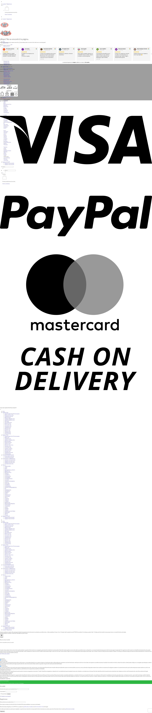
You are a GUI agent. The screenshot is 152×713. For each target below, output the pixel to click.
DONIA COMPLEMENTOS (11, 487)
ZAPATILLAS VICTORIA (10, 511)
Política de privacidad (4, 76)
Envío (1, 73)
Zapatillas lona (8, 427)
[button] (7, 4)
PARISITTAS (7, 502)
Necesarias (3, 660)
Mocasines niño (8, 450)
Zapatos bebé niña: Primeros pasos (12, 413)
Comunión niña (8, 425)
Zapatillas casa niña (9, 416)
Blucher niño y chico (9, 445)
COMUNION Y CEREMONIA (8, 458)
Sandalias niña (8, 432)
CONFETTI (7, 475)
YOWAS (6, 510)
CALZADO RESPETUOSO (8, 455)
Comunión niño (8, 447)
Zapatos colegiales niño (10, 440)
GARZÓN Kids (8, 490)
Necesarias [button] (2, 658)
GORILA (6, 492)
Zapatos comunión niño (10, 462)
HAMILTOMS (8, 495)
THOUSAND (7, 505)
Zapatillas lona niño (9, 452)
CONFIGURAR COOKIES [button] (5, 633)
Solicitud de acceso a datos (6, 98)
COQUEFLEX (8, 486)
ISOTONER (7, 496)
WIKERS (6, 508)
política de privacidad (28, 706)
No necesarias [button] (3, 665)
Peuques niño (7, 451)
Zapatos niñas (5, 412)
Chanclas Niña (8, 433)
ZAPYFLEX (7, 512)
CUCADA (7, 480)
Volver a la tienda (8, 14)
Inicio (3, 41)
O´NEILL (7, 501)
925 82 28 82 (7, 71)
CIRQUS (6, 473)
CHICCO (7, 482)
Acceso (9, 693)
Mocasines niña (8, 426)
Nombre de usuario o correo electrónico (9, 689)
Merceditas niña (8, 422)
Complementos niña (9, 463)
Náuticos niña (8, 431)
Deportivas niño (8, 442)
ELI (5, 488)
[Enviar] (0, 46)
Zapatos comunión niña (10, 461)
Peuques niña (7, 428)
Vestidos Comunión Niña (10, 460)
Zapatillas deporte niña (9, 420)
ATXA (6, 467)
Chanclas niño (8, 453)
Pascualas (7, 421)
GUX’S (6, 493)
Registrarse (2, 711)
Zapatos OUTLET (6, 516)
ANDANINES (8, 466)
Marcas (4, 97)
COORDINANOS (8, 478)
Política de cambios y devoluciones (7, 80)
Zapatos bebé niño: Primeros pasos (12, 436)
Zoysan (6, 515)
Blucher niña (7, 430)
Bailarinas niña (8, 423)
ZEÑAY (6, 513)
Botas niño (7, 437)
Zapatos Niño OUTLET (9, 518)
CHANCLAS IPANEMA (10, 481)
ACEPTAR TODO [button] (15, 633)
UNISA (6, 507)
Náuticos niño (8, 443)
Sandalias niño (8, 446)
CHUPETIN (7, 485)
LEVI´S (6, 497)
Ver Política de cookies (5, 653)
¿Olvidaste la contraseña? (5, 696)
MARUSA (7, 500)
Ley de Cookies (3, 82)
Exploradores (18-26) (9, 456)
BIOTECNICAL (8, 472)
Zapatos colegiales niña (10, 418)
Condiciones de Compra (5, 78)
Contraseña (3, 691)
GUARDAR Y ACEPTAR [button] (5, 678)
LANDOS (7, 498)
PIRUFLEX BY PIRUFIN (10, 503)
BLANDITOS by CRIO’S (10, 470)
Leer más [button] (23, 59)
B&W (6, 468)
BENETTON (7, 471)
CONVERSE (7, 477)
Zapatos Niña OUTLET (9, 517)
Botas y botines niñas (9, 415)
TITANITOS (7, 506)
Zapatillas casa (8, 438)
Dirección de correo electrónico (7, 702)
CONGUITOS (8, 476)
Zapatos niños (5, 435)
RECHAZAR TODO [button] (23, 633)
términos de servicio (39, 706)
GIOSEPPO (7, 491)
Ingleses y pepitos (8, 448)
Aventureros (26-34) (9, 457)
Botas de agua (8, 417)
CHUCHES (7, 483)
